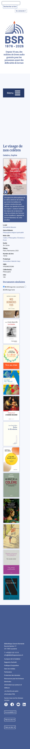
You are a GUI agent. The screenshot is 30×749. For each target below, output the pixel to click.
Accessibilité (9, 712)
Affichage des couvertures (15, 287)
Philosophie (13, 238)
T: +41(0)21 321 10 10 (11, 652)
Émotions (21, 238)
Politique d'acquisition (11, 665)
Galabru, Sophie (10, 155)
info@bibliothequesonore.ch (13, 655)
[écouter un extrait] (6, 192)
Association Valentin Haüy (11, 261)
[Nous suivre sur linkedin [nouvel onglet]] (24, 704)
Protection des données (12, 675)
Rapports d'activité (10, 662)
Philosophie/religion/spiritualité (13, 232)
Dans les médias (9, 669)
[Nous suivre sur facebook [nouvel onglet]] (12, 704)
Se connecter (20, 11)
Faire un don (9, 727)
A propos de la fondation (12, 659)
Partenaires (8, 672)
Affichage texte (9, 290)
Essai (5, 240)
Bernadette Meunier (9, 227)
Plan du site (9, 720)
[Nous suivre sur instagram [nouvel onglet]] (6, 704)
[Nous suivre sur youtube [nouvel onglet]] (18, 704)
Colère (5, 238)
